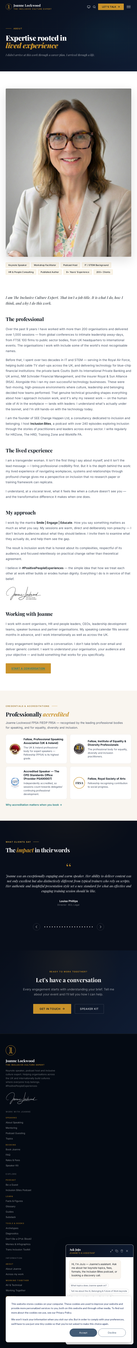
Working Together (16, 1290)
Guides (10, 1211)
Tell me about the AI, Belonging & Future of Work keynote (99, 1291)
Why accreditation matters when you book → (34, 804)
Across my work (15, 1274)
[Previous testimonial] (36, 926)
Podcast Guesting (15, 1133)
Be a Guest (12, 1184)
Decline (112, 1332)
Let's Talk (109, 6)
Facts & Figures (14, 1201)
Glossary (10, 1206)
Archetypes (12, 1228)
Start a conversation (28, 668)
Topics (9, 1138)
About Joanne (13, 1268)
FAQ (8, 1154)
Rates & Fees (13, 1160)
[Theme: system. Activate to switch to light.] (88, 7)
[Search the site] (94, 7)
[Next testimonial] (100, 926)
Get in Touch (50, 1009)
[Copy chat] (116, 1250)
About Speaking (14, 1122)
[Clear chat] (121, 1250)
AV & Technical (14, 1285)
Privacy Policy (63, 1312)
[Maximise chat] (111, 1250)
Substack (11, 1217)
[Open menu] (128, 7)
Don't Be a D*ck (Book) (19, 1238)
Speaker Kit (89, 1009)
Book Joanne (13, 1149)
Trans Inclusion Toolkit (18, 1249)
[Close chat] (127, 1250)
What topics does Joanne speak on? (89, 1285)
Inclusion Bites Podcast (18, 1190)
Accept (83, 1332)
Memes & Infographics (18, 1244)
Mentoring (11, 1127)
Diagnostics (12, 1233)
